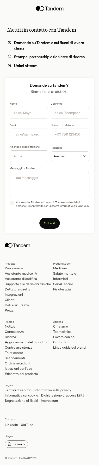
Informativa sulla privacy (74, 206)
